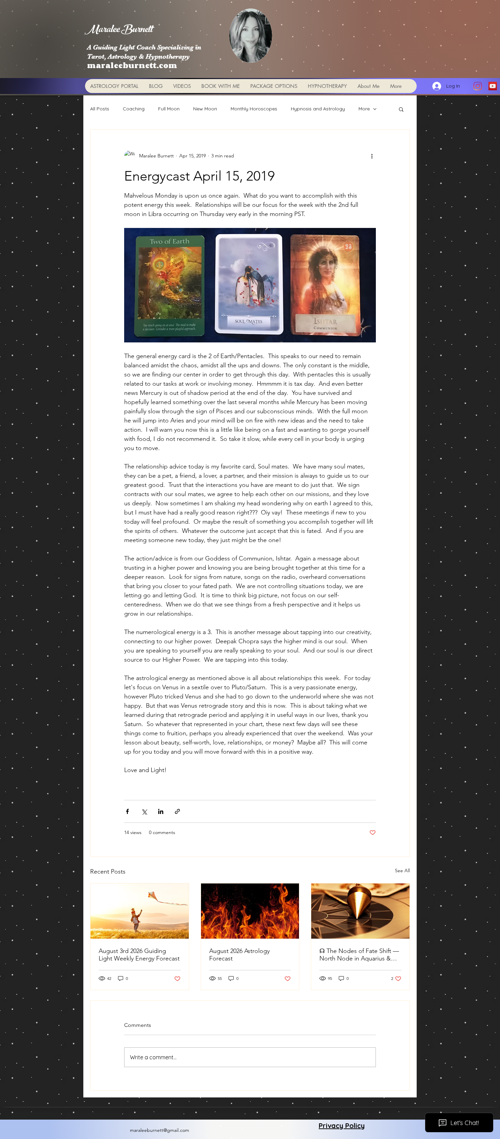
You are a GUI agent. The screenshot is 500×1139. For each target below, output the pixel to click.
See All (402, 870)
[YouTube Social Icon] (492, 86)
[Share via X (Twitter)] (144, 811)
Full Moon (169, 109)
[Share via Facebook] (127, 811)
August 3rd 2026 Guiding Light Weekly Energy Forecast (139, 954)
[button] (401, 109)
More (364, 109)
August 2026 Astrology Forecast (239, 954)
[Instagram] (477, 86)
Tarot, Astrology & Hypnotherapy (138, 56)
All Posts (99, 109)
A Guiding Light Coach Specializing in (144, 47)
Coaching (134, 109)
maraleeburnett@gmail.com (159, 1130)
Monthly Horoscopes (254, 109)
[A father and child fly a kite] (139, 911)
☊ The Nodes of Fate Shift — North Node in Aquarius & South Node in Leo (359, 954)
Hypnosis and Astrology (318, 109)
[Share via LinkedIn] (160, 811)
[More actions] (372, 156)
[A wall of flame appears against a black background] (250, 911)
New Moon (205, 109)
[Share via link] (177, 811)
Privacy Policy (342, 1125)
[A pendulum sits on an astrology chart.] (360, 911)
